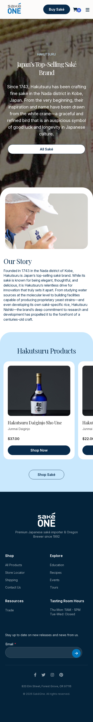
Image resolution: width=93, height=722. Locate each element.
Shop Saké (46, 474)
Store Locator (15, 572)
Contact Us (13, 587)
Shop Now (39, 450)
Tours (54, 587)
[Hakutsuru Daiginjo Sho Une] (39, 391)
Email (9, 644)
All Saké (46, 149)
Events (54, 580)
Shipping (11, 580)
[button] (88, 9)
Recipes (56, 572)
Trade (9, 610)
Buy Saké (56, 9)
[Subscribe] (76, 653)
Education (57, 565)
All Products (13, 565)
